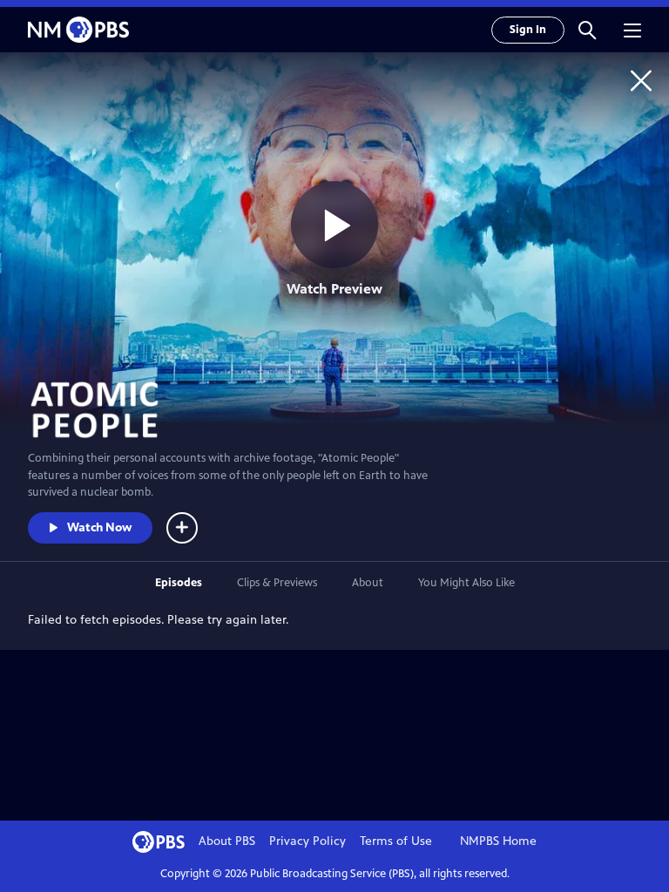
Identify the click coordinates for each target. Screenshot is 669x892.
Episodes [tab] (178, 583)
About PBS (227, 841)
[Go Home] (641, 80)
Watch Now (99, 527)
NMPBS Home (498, 841)
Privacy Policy (307, 841)
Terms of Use (396, 841)
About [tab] (367, 583)
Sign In (528, 30)
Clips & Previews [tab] (277, 583)
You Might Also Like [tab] (466, 583)
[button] (587, 29)
